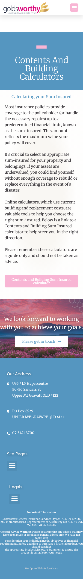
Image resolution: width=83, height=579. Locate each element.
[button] (74, 7)
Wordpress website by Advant (41, 568)
